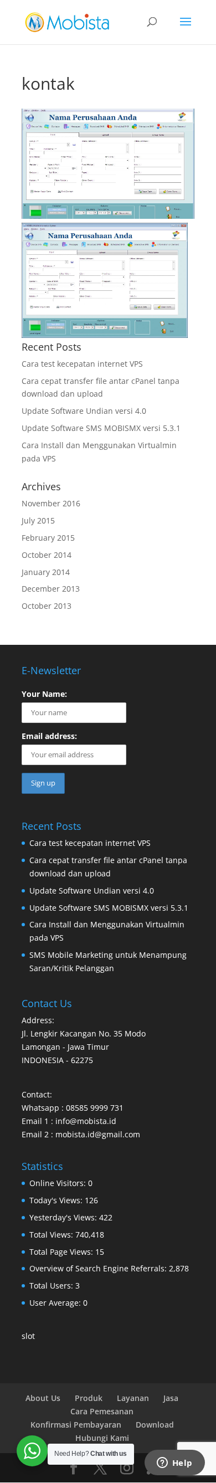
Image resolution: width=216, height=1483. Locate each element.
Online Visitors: (58, 1183)
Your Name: (44, 694)
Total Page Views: (62, 1251)
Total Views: (52, 1234)
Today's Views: (57, 1200)
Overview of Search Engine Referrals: (99, 1268)
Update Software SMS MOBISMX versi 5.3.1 (101, 428)
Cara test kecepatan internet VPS (82, 363)
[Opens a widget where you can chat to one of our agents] (174, 1463)
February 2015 (48, 537)
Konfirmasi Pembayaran (75, 1424)
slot (28, 1336)
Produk (88, 1398)
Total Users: (52, 1285)
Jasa (170, 1398)
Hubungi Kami (102, 1438)
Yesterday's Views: (64, 1217)
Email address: (49, 736)
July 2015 (38, 520)
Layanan (133, 1398)
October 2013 (46, 606)
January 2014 (46, 572)
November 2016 (51, 503)
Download (155, 1424)
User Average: (56, 1302)
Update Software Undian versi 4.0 (84, 411)
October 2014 (46, 555)
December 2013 (51, 588)
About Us (42, 1398)
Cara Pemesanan (101, 1411)
